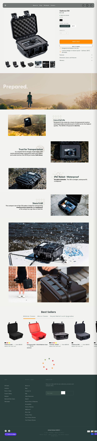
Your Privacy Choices (30, 417)
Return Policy (54, 435)
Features (62, 55)
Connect (53, 5)
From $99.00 (86, 344)
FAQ (26, 393)
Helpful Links (29, 379)
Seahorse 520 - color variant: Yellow (9, 342)
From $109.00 (65, 344)
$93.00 (31, 346)
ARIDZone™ (28, 409)
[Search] (83, 5)
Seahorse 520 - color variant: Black (5, 342)
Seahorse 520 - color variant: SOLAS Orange (7, 342)
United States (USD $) (54, 430)
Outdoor (7, 388)
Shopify (62, 432)
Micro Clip (27, 412)
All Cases (7, 385)
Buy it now (76, 46)
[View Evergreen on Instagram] (6, 431)
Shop (40, 5)
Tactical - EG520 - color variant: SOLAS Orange (54, 342)
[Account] (87, 5)
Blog (26, 388)
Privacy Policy (28, 414)
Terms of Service (29, 407)
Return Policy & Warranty (31, 401)
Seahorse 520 (9, 344)
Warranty (62, 60)
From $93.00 (19, 344)
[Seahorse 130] (8, 64)
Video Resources (29, 396)
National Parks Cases (10, 399)
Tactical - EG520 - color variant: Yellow (56, 342)
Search (27, 399)
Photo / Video (8, 391)
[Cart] (91, 5)
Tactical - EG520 (54, 344)
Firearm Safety (8, 393)
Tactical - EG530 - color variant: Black (94, 342)
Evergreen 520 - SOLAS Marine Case (37, 344)
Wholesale (46, 5)
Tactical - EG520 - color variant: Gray (52, 342)
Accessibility (28, 404)
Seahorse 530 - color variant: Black (72, 342)
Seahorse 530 (76, 344)
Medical (6, 396)
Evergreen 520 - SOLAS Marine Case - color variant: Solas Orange (27, 342)
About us (27, 385)
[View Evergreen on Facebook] (9, 431)
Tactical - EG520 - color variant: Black (50, 342)
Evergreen (51, 432)
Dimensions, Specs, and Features (68, 57)
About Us (35, 5)
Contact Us (28, 391)
